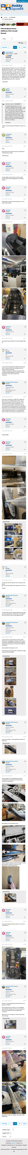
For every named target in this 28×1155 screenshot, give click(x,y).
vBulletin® (13, 1143)
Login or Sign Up (21, 1)
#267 (24, 338)
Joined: (7, 58)
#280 (24, 1048)
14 (15, 47)
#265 (24, 199)
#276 (24, 775)
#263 (24, 146)
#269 (24, 396)
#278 (24, 944)
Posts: (7, 60)
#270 (24, 430)
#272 (24, 580)
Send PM (8, 61)
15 (19, 47)
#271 (25, 453)
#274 (24, 637)
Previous (4, 47)
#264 (24, 174)
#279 (24, 1000)
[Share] (24, 61)
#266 (24, 222)
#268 (24, 362)
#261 (25, 65)
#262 (24, 100)
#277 (24, 921)
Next (24, 47)
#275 (24, 736)
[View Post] (21, 104)
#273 (24, 610)
